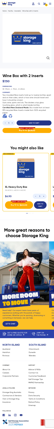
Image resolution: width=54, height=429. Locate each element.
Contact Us (33, 373)
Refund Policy (34, 402)
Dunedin (32, 352)
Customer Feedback (37, 376)
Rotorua (6, 356)
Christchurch (34, 349)
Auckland (6, 349)
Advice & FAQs (35, 369)
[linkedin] (10, 415)
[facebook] (4, 415)
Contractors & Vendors (12, 396)
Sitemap (32, 405)
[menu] (50, 4)
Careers (6, 373)
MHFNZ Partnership (36, 383)
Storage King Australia (12, 392)
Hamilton (6, 352)
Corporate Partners (11, 376)
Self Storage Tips (36, 379)
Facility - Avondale (14, 11)
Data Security (34, 396)
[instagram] (15, 415)
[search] (39, 4)
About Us (6, 369)
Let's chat (10, 324)
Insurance (7, 402)
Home (5, 11)
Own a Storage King (11, 399)
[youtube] (21, 415)
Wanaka (32, 356)
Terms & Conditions (37, 399)
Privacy (31, 392)
